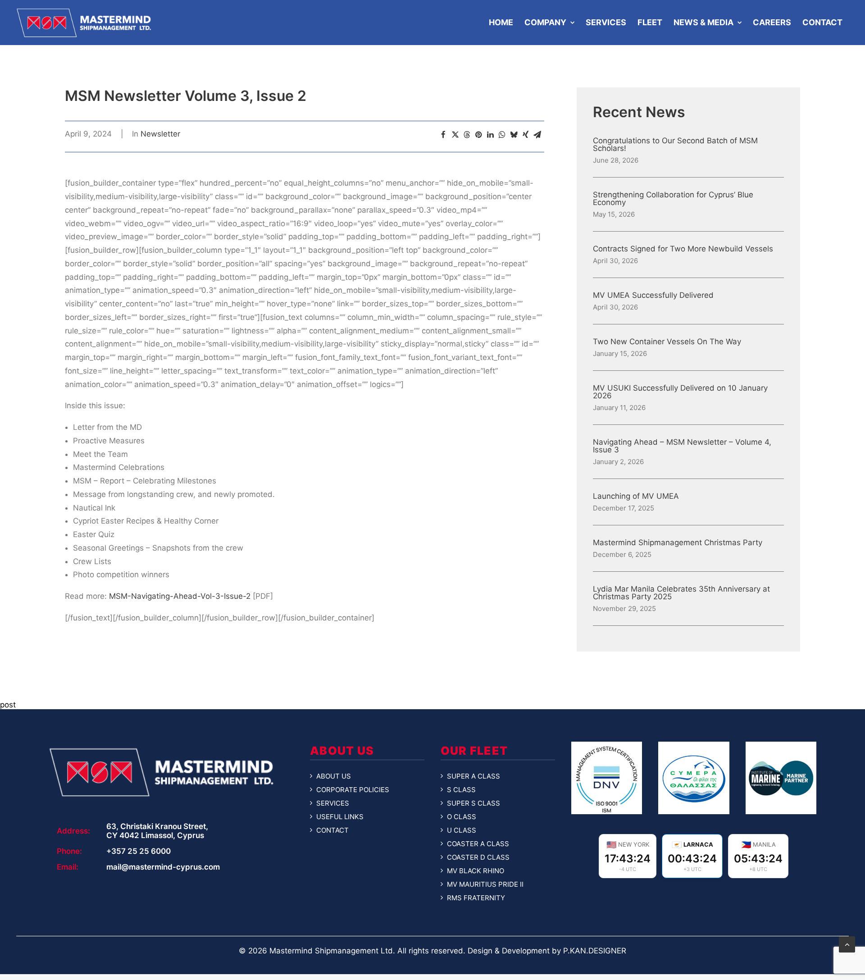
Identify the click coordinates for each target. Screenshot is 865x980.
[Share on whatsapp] (501, 134)
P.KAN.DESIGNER (594, 950)
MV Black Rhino (475, 871)
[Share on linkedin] (490, 134)
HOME (501, 22)
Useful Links (340, 817)
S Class (461, 790)
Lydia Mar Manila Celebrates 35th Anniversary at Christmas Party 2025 (681, 593)
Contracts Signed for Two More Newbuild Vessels (683, 249)
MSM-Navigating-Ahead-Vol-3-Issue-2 (179, 596)
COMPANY (545, 22)
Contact (332, 830)
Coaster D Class (478, 857)
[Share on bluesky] (513, 134)
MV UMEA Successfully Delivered (653, 295)
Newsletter (160, 133)
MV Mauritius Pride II (485, 884)
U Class (461, 830)
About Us (333, 776)
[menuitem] (500, 22)
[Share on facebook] (443, 134)
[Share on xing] (525, 134)
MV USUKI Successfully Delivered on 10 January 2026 (680, 392)
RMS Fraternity (476, 898)
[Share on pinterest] (478, 134)
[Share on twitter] (455, 134)
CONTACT (822, 22)
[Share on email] (537, 134)
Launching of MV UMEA (636, 496)
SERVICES (606, 22)
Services (332, 803)
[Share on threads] (466, 134)
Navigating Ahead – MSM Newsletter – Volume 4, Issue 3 (682, 446)
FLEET (649, 22)
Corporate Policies (352, 790)
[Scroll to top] (847, 943)
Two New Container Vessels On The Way (667, 342)
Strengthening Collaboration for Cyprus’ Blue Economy (673, 198)
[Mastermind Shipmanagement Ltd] (83, 23)
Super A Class (473, 776)
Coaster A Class (478, 844)
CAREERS (772, 22)
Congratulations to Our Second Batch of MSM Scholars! (675, 144)
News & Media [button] (703, 22)
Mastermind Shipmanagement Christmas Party (677, 543)
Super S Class (473, 803)
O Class (461, 817)
